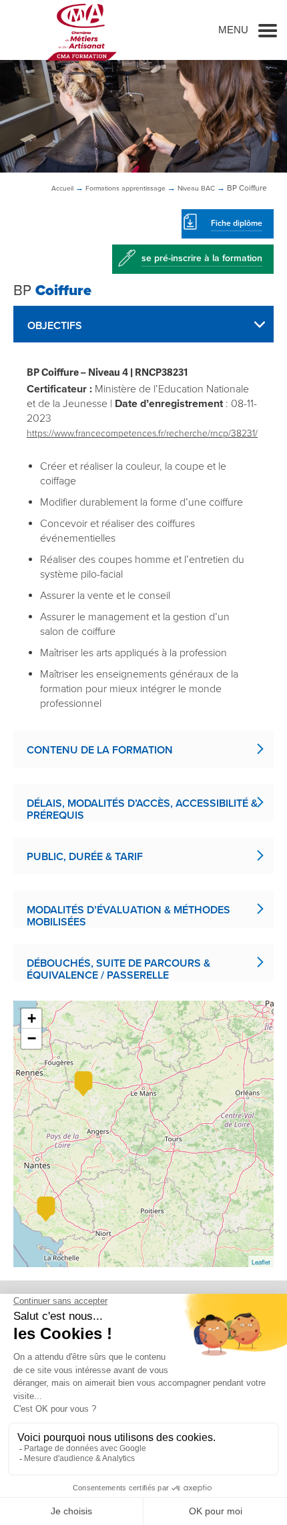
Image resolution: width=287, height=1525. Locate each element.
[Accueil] (82, 31)
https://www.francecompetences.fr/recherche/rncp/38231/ (142, 433)
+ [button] (31, 1018)
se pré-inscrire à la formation (201, 258)
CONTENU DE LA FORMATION (100, 750)
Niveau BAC (196, 188)
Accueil (62, 188)
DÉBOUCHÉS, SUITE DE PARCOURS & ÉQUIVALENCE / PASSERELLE (118, 969)
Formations (125, 188)
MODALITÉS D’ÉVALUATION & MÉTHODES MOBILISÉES (128, 915)
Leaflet (261, 1262)
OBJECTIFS (54, 325)
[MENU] (267, 30)
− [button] (31, 1038)
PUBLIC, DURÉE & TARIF (85, 856)
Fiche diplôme (236, 223)
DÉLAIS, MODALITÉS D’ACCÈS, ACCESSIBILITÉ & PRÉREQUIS (142, 809)
